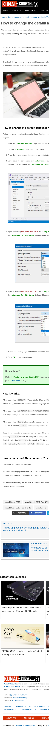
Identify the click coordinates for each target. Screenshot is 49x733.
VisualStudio (41, 508)
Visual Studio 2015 (12, 502)
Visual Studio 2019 (29, 710)
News (5, 10)
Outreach (44, 10)
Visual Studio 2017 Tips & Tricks (18, 508)
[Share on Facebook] (38, 514)
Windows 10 (21, 706)
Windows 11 (9, 706)
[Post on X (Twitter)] (20, 514)
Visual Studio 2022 (11, 710)
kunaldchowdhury (20, 697)
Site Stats (16, 10)
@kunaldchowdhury (18, 695)
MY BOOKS (29, 718)
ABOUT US (11, 718)
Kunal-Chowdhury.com (25, 725)
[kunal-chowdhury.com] (20, 6)
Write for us (30, 10)
